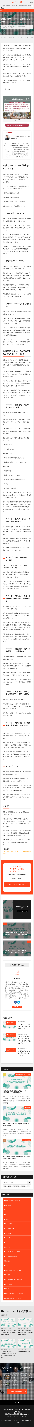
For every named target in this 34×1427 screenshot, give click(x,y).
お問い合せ (17, 1412)
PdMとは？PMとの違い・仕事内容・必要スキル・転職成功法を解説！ (25, 1332)
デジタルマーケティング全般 (12, 1251)
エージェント (16, 1186)
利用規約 (9, 1416)
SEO (6, 1214)
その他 (7, 1219)
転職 (5, 1186)
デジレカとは (19, 1409)
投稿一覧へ (16, 1006)
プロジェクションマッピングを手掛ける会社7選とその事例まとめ (17, 1124)
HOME (5, 37)
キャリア (7, 1237)
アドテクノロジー (9, 1228)
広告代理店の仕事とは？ (24, 1351)
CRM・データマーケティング (12, 1200)
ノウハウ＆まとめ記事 (20, 26)
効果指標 (7, 1261)
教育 (6, 1265)
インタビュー (8, 1233)
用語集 (7, 1289)
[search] (29, 1183)
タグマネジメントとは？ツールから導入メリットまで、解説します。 (24, 1040)
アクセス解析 (8, 1224)
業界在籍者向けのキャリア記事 (23, 1074)
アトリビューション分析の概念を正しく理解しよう (24, 1026)
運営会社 (27, 1409)
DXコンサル (8, 1205)
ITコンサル (8, 1210)
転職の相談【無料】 (17, 1391)
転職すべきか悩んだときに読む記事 (14, 1293)
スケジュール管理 (8, 28)
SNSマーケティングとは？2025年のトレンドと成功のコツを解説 (8, 1332)
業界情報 (28, 1107)
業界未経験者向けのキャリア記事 (13, 1279)
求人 (28, 1186)
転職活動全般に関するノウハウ (13, 1298)
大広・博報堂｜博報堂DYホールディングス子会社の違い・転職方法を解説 (16, 1157)
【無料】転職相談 (5, 6)
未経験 (9, 1186)
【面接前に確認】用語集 (25, 6)
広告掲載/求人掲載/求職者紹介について (17, 1414)
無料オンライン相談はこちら (17, 885)
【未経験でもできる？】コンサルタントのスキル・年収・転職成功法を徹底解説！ (8, 1354)
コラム (7, 1242)
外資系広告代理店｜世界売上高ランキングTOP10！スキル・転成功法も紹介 (14, 1092)
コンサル (7, 1247)
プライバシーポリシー (20, 1416)
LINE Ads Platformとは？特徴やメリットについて (24, 1053)
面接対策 (23, 1186)
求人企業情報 (27, 1140)
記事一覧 (14, 6)
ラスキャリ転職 (8, 1409)
